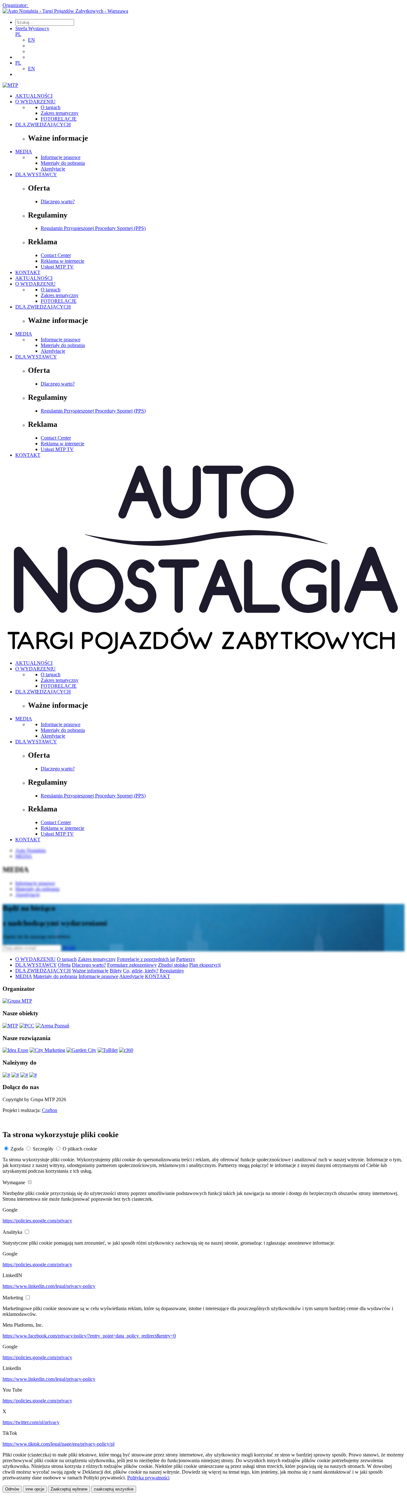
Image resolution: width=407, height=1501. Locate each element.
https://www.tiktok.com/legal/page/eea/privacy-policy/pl (58, 1444)
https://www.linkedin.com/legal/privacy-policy (49, 1286)
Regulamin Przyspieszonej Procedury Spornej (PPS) (93, 228)
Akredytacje (53, 168)
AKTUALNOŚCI (33, 96)
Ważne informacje (90, 970)
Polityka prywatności (148, 1477)
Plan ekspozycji (205, 965)
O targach (50, 107)
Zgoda (17, 1148)
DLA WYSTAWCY (36, 174)
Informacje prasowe (60, 157)
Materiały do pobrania (63, 163)
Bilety (116, 970)
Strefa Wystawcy (32, 28)
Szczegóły (43, 1148)
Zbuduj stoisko (173, 965)
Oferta (64, 965)
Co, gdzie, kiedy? (140, 970)
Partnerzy (185, 959)
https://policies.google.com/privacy (37, 1220)
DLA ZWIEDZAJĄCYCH (43, 124)
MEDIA (23, 151)
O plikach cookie (80, 1148)
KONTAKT (27, 272)
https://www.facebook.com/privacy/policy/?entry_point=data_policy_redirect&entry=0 (89, 1335)
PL (18, 34)
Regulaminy (172, 970)
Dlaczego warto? (58, 201)
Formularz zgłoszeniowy (132, 965)
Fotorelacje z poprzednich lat (146, 959)
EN (31, 40)
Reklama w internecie (62, 261)
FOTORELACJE (59, 119)
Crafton (49, 1110)
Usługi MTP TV (57, 266)
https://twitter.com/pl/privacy (31, 1422)
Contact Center (56, 255)
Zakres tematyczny (60, 113)
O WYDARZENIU (35, 101)
